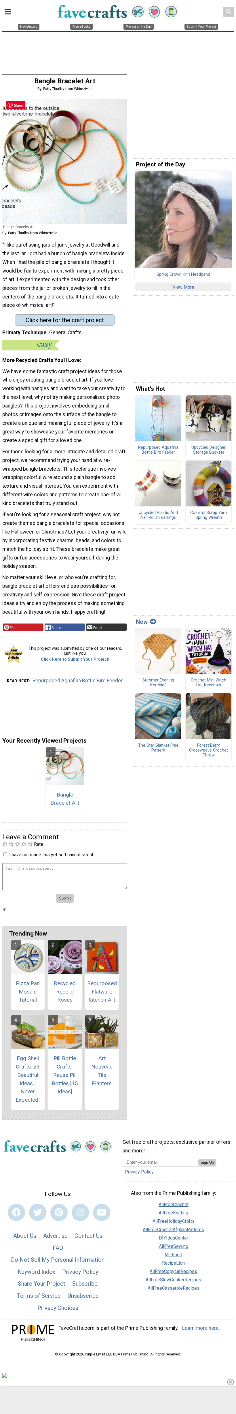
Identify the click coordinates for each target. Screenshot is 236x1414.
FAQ (58, 1247)
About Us (24, 1235)
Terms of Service (39, 1295)
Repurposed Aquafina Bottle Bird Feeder (78, 680)
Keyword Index (36, 1271)
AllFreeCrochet (174, 1204)
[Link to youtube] (101, 1212)
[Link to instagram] (80, 1212)
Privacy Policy (80, 1271)
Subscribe (85, 1283)
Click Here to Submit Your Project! (75, 659)
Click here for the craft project (65, 320)
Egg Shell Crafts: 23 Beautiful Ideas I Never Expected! (28, 1079)
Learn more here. (201, 1328)
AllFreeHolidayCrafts (174, 1221)
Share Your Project (41, 1283)
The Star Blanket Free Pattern (158, 748)
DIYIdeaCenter (173, 1238)
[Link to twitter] (37, 1212)
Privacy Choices (57, 1307)
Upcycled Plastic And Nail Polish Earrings (158, 515)
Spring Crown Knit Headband (183, 274)
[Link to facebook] (16, 1212)
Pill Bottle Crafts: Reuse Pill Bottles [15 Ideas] (65, 1075)
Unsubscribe (83, 1295)
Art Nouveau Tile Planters (102, 1070)
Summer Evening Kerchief (158, 683)
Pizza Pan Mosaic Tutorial (28, 991)
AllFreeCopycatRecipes (173, 1271)
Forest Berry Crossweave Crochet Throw (208, 750)
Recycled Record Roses (65, 991)
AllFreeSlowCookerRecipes (173, 1279)
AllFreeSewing (173, 1246)
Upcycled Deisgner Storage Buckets (208, 450)
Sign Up (207, 1162)
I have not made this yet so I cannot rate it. (51, 854)
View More (183, 287)
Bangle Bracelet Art (64, 798)
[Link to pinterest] (59, 1212)
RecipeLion (173, 1263)
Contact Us (88, 1235)
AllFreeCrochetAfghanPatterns (173, 1229)
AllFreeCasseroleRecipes (173, 1288)
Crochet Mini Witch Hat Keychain (208, 683)
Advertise (55, 1235)
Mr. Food (173, 1254)
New (142, 621)
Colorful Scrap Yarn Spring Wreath (208, 515)
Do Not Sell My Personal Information (57, 1259)
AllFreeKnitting (173, 1213)
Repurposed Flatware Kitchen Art (102, 991)
